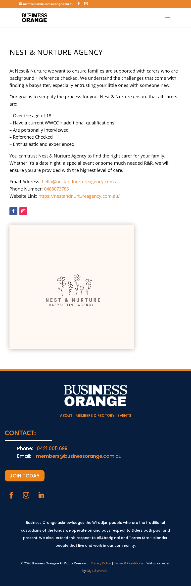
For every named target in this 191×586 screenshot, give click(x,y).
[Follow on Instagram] (23, 211)
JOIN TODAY (25, 475)
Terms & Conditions (128, 563)
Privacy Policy (101, 563)
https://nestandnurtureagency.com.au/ (79, 196)
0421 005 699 (52, 448)
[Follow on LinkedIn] (41, 495)
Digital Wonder (98, 570)
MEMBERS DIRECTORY (95, 415)
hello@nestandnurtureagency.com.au (81, 182)
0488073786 (56, 189)
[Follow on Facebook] (13, 211)
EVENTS (124, 415)
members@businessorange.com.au (79, 456)
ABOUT (66, 415)
